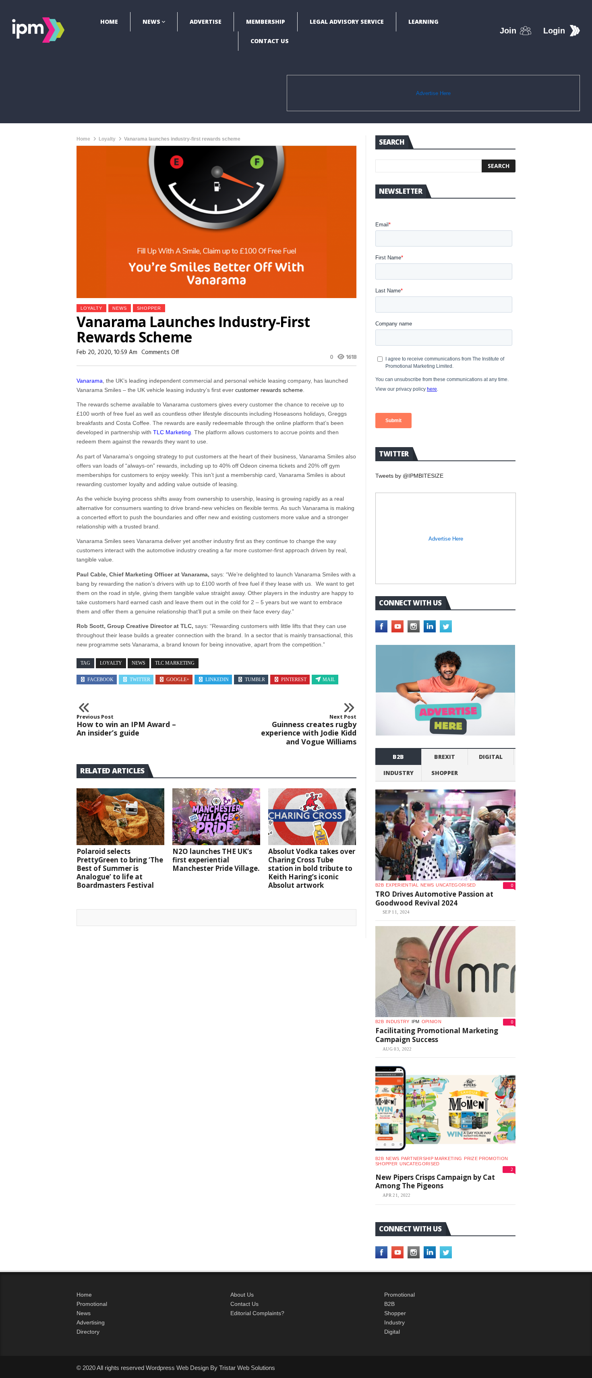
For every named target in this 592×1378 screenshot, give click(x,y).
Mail (329, 679)
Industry (394, 1322)
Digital (491, 756)
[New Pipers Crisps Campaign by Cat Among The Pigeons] (445, 1108)
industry (398, 773)
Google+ (177, 679)
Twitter (140, 679)
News (151, 21)
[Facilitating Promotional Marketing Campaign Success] (445, 971)
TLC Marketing (172, 432)
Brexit (444, 756)
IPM (416, 1021)
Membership (265, 21)
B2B (389, 1304)
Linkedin (217, 679)
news (138, 663)
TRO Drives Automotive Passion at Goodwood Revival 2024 (434, 898)
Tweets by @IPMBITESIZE (409, 475)
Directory (88, 1331)
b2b (398, 756)
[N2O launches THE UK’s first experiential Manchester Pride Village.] (216, 816)
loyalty (111, 663)
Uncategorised (456, 885)
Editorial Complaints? (257, 1313)
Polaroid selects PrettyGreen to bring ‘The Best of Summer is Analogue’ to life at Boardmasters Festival (120, 868)
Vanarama (90, 380)
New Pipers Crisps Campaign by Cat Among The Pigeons (435, 1182)
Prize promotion (486, 1158)
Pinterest (293, 679)
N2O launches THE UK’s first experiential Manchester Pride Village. (216, 860)
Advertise (205, 21)
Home (109, 21)
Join (508, 30)
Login (554, 30)
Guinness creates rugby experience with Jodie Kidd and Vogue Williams (308, 730)
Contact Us (269, 41)
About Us (242, 1294)
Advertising (91, 1322)
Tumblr (255, 679)
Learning (423, 21)
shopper (149, 308)
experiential (402, 885)
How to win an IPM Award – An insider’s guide (126, 726)
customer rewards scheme (269, 390)
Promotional (92, 1304)
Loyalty (107, 139)
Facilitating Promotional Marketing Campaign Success (436, 1035)
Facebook (100, 679)
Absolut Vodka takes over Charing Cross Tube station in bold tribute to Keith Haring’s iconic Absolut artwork (311, 868)
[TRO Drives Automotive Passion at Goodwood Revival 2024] (445, 835)
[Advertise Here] (445, 690)
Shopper (395, 1313)
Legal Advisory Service (347, 21)
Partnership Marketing (431, 1158)
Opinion (431, 1021)
